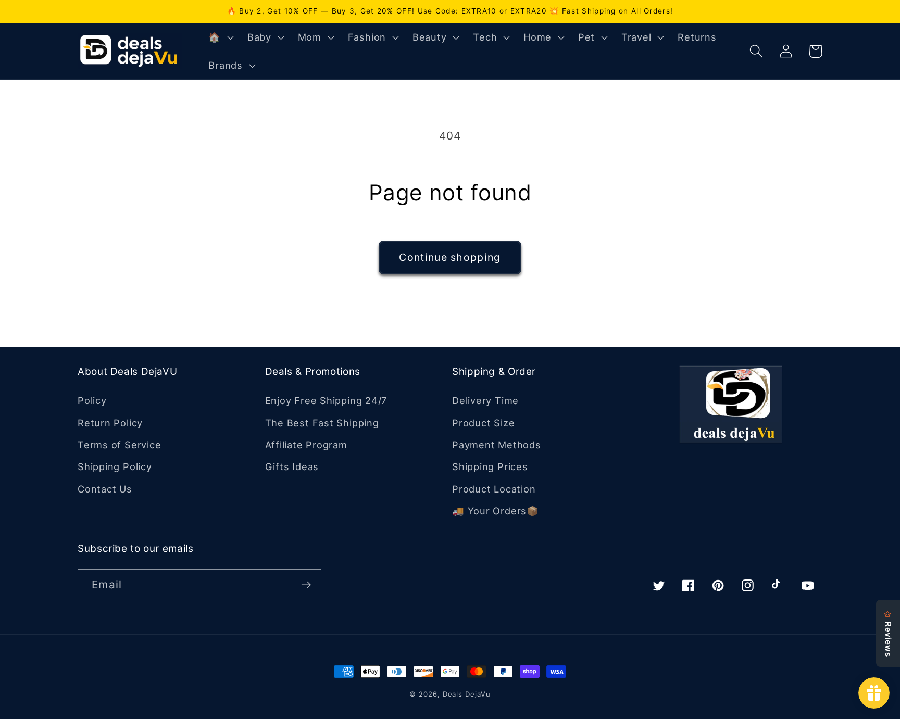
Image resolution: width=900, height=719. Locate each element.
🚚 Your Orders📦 (495, 510)
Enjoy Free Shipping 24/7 (326, 400)
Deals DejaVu (467, 694)
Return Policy (110, 422)
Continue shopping (450, 257)
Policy (92, 400)
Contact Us (105, 489)
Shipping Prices (490, 466)
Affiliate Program (306, 444)
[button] (220, 37)
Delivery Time (485, 400)
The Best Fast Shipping (322, 422)
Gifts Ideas (292, 466)
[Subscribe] (306, 585)
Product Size (483, 422)
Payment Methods (496, 444)
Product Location (493, 489)
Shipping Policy (115, 466)
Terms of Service (119, 444)
